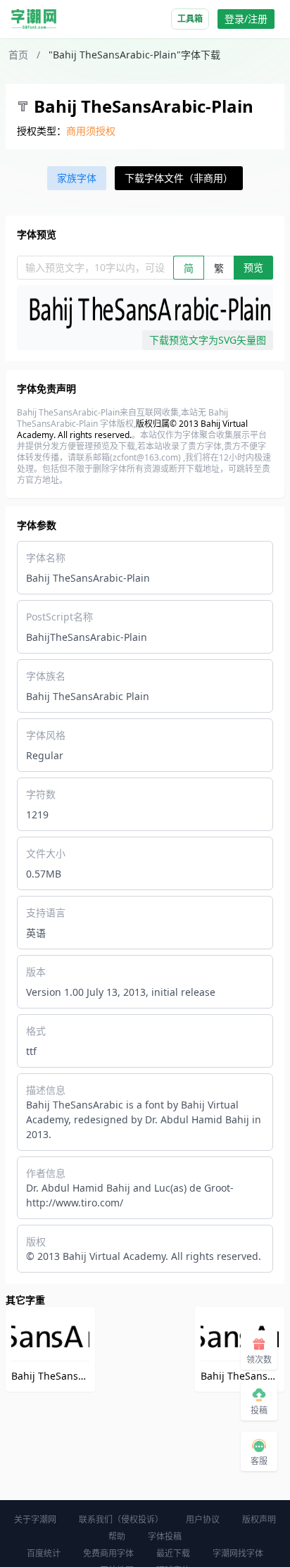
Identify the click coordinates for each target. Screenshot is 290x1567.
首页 (18, 54)
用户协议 (203, 1519)
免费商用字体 (108, 1553)
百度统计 (44, 1553)
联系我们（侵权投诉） (121, 1519)
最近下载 (173, 1553)
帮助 (116, 1536)
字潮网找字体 (238, 1553)
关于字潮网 (35, 1519)
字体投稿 (165, 1536)
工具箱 (190, 19)
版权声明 (259, 1519)
